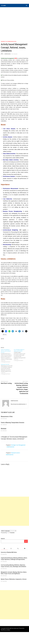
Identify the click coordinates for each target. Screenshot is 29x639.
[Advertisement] (14, 22)
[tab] (4, 548)
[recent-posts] (11, 548)
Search (3, 538)
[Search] (26, 541)
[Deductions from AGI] (7, 369)
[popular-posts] (4, 548)
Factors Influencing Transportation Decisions (12, 422)
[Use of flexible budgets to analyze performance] (20, 355)
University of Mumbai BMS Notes (8, 41)
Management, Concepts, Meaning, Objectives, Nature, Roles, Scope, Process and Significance (14, 572)
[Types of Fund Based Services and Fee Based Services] (7, 356)
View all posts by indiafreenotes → (19, 404)
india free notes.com (14, 628)
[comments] (18, 548)
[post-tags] (24, 548)
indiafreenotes (8, 54)
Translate (12, 532)
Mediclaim (3, 428)
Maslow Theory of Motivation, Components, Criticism (13, 579)
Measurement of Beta (6, 416)
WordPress (3, 630)
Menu (4, 5)
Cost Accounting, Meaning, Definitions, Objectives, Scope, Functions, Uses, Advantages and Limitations (13, 565)
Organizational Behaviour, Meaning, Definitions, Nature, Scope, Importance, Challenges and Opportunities (14, 558)
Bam (9, 630)
